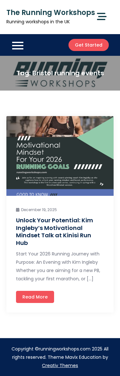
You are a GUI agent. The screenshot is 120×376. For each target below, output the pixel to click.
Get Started (88, 45)
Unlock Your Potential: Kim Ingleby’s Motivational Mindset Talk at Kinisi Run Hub (54, 231)
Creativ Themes (60, 365)
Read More (35, 297)
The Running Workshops (50, 13)
